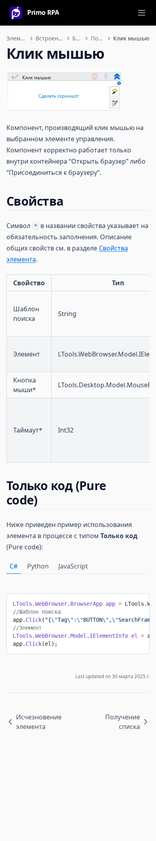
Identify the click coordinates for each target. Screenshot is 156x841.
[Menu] (141, 13)
